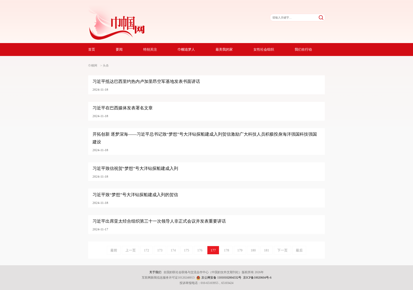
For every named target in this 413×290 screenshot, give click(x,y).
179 (239, 250)
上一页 (130, 250)
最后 (299, 250)
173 (159, 250)
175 (186, 250)
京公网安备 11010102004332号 (221, 277)
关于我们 (155, 272)
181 (266, 250)
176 (199, 250)
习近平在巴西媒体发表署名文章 (122, 107)
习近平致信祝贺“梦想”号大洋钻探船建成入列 (135, 168)
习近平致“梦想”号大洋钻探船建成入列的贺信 (135, 194)
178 (226, 250)
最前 (113, 250)
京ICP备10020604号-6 (257, 277)
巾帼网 (92, 65)
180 (253, 250)
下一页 (282, 250)
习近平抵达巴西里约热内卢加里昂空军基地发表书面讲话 (146, 81)
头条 (106, 65)
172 (146, 250)
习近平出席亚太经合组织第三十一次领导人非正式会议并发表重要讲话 (159, 221)
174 (173, 250)
